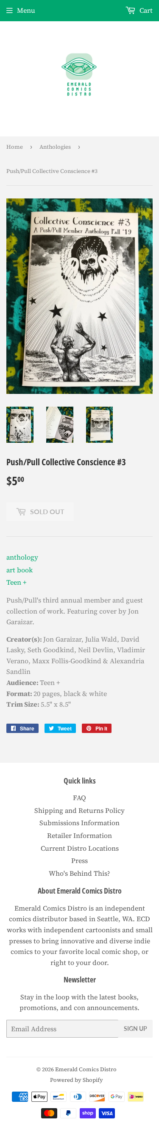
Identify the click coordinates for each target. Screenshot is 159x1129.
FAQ (79, 797)
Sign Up (135, 1028)
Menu (26, 10)
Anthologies (55, 146)
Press (79, 860)
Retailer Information (79, 835)
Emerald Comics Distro (86, 1069)
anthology (22, 557)
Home (14, 146)
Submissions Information (79, 822)
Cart (145, 10)
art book (19, 569)
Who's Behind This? (79, 873)
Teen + (16, 582)
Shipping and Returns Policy (79, 810)
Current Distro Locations (80, 848)
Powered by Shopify (76, 1080)
